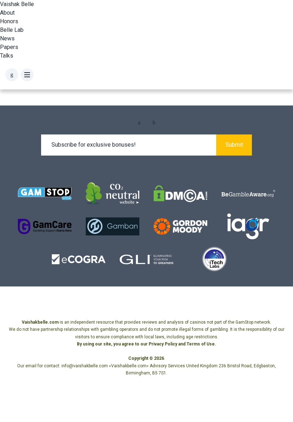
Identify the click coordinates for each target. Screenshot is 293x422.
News (7, 38)
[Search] (11, 74)
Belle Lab (12, 29)
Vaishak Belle (17, 4)
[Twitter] (154, 122)
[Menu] (27, 74)
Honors (9, 21)
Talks (6, 55)
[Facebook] (139, 122)
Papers (9, 47)
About (7, 12)
